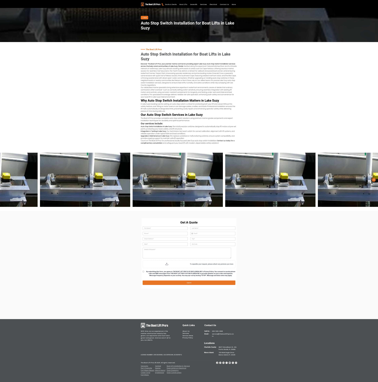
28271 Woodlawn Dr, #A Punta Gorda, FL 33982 (227, 348)
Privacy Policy (188, 338)
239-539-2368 (217, 331)
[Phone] (162, 4)
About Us (186, 331)
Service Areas (188, 336)
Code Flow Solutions (211, 379)
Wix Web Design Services (188, 379)
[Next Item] (374, 180)
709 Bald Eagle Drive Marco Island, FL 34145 (227, 353)
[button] (171, 4)
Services (186, 333)
